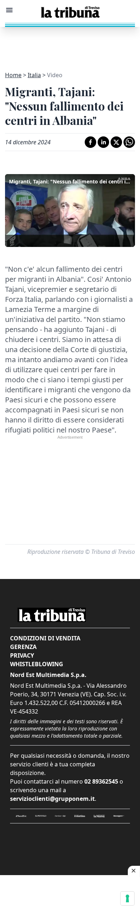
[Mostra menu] (9, 10)
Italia (34, 75)
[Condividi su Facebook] (90, 142)
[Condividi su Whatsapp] (129, 142)
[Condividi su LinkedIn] (103, 142)
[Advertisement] (70, 45)
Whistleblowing (36, 664)
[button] (70, 210)
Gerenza (23, 647)
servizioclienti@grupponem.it (52, 799)
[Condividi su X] (116, 142)
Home (13, 75)
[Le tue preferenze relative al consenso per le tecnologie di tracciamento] (127, 898)
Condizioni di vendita (45, 638)
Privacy (22, 655)
